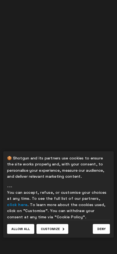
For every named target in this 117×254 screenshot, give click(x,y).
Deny (101, 229)
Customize (50, 229)
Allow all (20, 229)
